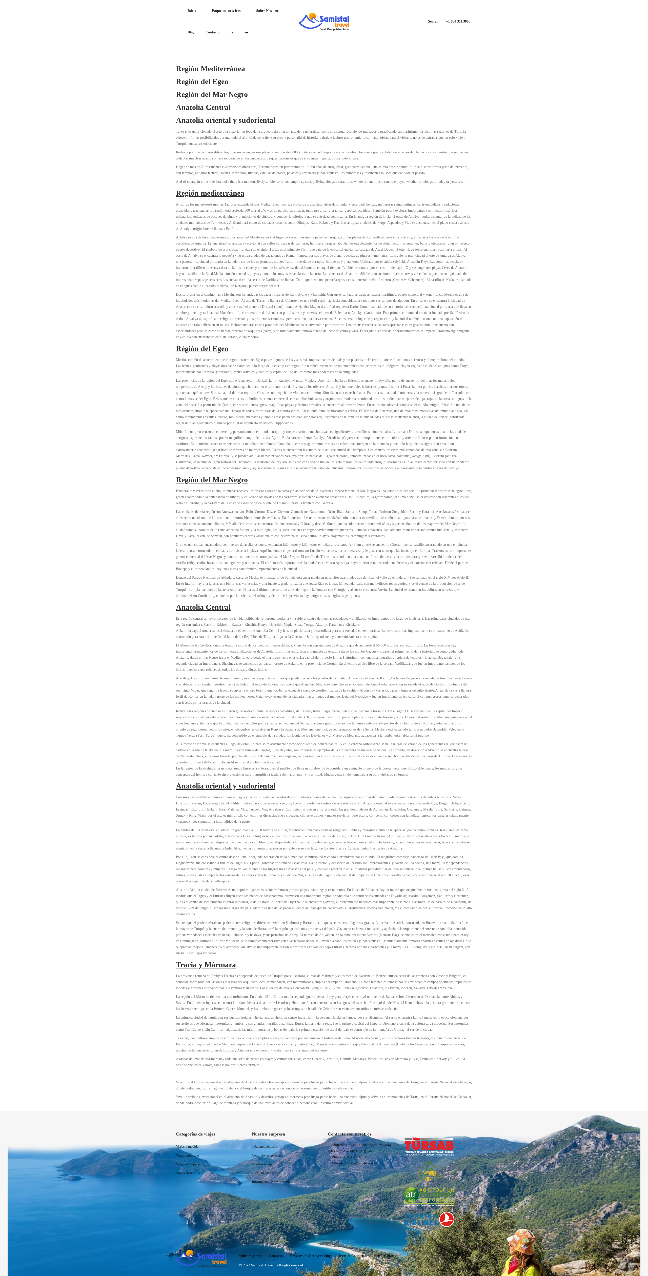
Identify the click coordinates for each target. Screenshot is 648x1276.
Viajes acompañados (190, 1164)
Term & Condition (352, 1256)
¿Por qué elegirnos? (266, 1173)
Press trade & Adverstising (310, 1256)
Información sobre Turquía (271, 1182)
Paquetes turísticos (225, 11)
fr (232, 32)
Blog (190, 32)
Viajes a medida (187, 1146)
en (246, 32)
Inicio (191, 11)
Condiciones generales (268, 1155)
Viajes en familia (188, 1173)
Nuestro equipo (263, 1164)
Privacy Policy (385, 1256)
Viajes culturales (187, 1155)
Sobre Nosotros (267, 11)
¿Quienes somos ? (264, 1146)
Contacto (212, 32)
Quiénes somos (250, 1256)
